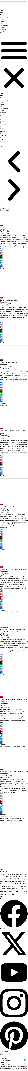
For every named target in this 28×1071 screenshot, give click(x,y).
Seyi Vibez (3, 888)
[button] (14, 64)
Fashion (2, 31)
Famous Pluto (14, 879)
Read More (3, 269)
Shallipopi (9, 888)
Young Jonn (3, 894)
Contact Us (3, 21)
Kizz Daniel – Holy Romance (9, 228)
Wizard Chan (12, 891)
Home (1, 10)
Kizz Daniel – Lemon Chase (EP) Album (13, 569)
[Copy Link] (14, 264)
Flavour (1, 881)
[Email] (14, 251)
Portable (19, 886)
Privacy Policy (4, 1051)
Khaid (21, 881)
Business (2, 33)
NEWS (2, 139)
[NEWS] (14, 137)
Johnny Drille (17, 881)
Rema (22, 886)
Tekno (20, 888)
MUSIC (2, 121)
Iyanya (7, 881)
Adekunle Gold (8, 874)
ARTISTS (3, 135)
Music (1, 12)
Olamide (3, 886)
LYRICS (2, 143)
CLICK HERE (8, 820)
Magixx (8, 884)
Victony (6, 891)
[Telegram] (14, 261)
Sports (2, 19)
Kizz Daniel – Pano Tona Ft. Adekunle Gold (14, 771)
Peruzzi (12, 886)
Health (2, 27)
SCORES (3, 125)
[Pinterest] (14, 254)
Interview (2, 35)
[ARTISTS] (14, 133)
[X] (14, 256)
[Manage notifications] (24, 1067)
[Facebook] (14, 249)
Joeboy (11, 881)
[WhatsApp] (14, 259)
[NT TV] (14, 144)
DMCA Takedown (5, 1053)
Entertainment (4, 18)
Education (3, 29)
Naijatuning (4, 230)
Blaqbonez (19, 876)
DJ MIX (2, 132)
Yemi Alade (25, 891)
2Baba (1, 874)
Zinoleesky (8, 894)
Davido (7, 879)
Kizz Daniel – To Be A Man (8, 362)
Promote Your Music (5, 1056)
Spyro (17, 888)
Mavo (11, 884)
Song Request (4, 25)
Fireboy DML (24, 879)
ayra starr (5, 876)
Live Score (3, 16)
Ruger (25, 886)
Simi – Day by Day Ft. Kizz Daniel (11, 507)
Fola (5, 881)
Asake (22, 874)
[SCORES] (14, 123)
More (1, 23)
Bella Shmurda (13, 876)
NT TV (2, 146)
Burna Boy (2, 879)
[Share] (14, 266)
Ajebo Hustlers (16, 874)
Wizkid (19, 891)
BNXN (24, 876)
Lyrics (1, 14)
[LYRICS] (14, 141)
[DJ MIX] (14, 130)
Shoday (13, 888)
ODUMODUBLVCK (20, 884)
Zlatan (13, 894)
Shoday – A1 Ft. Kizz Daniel (9, 300)
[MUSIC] (14, 119)
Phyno (16, 886)
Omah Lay (8, 886)
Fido (19, 879)
